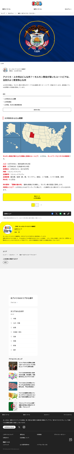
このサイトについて (8, 434)
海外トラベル (38, 9)
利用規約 (39, 434)
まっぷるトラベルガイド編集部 (17, 69)
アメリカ (13, 302)
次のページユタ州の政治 (37, 197)
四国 (14, 341)
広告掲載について (24, 437)
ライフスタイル (68, 414)
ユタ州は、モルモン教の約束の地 (13, 105)
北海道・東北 (17, 332)
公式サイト (17, 229)
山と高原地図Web (24, 444)
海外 (14, 350)
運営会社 (22, 434)
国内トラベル (6, 9)
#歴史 (5, 262)
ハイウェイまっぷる (42, 444)
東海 (14, 345)
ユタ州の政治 (7, 102)
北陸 (14, 336)
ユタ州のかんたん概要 (10, 99)
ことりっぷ (6, 444)
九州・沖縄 (16, 323)
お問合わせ (6, 437)
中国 (14, 318)
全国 (14, 327)
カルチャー (68, 9)
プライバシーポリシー (60, 434)
